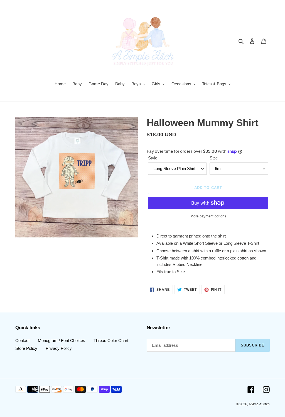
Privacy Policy (59, 348)
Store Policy (26, 348)
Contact (22, 340)
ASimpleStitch (259, 404)
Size (214, 158)
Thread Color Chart (111, 340)
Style (152, 158)
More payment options (208, 216)
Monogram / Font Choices (61, 340)
